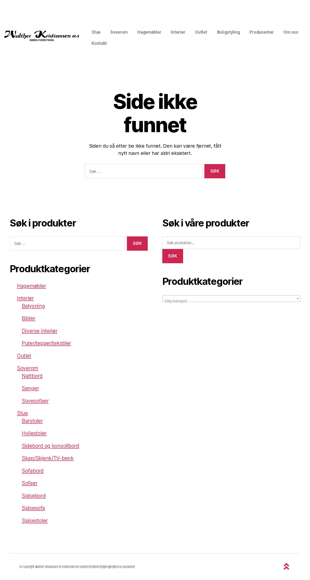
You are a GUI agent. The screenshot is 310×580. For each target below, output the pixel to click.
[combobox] (231, 298)
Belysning (33, 306)
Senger (30, 388)
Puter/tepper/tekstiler (46, 343)
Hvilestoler (34, 433)
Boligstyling (228, 32)
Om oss (290, 32)
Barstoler (32, 421)
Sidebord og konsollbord (50, 446)
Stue (96, 32)
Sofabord (33, 471)
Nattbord (32, 376)
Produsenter (261, 32)
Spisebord (34, 496)
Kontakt (99, 43)
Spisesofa (33, 508)
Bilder (28, 318)
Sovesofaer (35, 401)
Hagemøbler (149, 32)
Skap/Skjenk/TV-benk (48, 458)
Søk (172, 256)
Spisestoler (35, 521)
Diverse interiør (39, 331)
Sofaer (29, 483)
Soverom (119, 32)
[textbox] (231, 300)
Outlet (201, 32)
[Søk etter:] (142, 172)
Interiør (178, 32)
